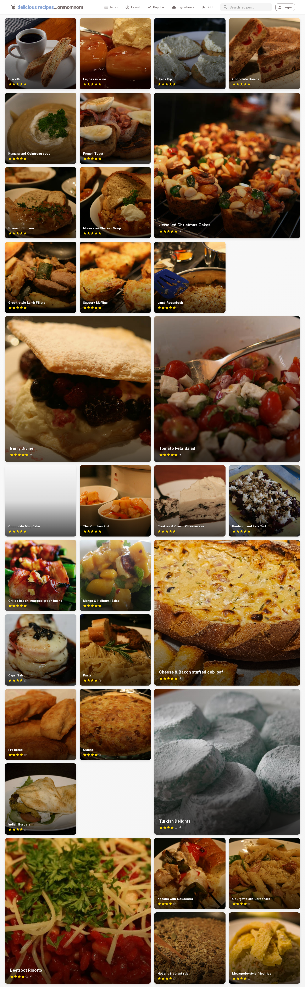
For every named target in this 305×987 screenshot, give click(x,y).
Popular (159, 7)
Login (288, 7)
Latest (135, 7)
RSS (211, 7)
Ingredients (186, 7)
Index (114, 7)
